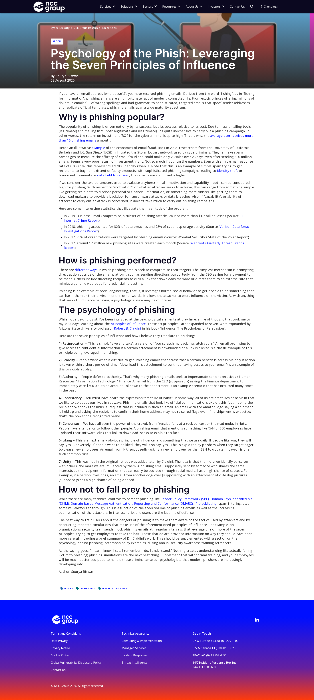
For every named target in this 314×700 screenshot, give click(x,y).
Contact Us (237, 7)
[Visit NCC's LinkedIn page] (257, 620)
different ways (86, 270)
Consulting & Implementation (142, 641)
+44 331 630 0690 (204, 667)
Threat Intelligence (135, 663)
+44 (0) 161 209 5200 (224, 641)
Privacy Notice (60, 648)
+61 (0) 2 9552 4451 (213, 655)
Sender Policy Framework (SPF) (185, 499)
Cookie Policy (60, 655)
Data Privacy (59, 641)
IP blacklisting (206, 503)
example (98, 148)
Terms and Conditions (66, 634)
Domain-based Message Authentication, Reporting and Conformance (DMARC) (132, 503)
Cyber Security (60, 28)
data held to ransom (113, 175)
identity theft (227, 170)
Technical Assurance (135, 634)
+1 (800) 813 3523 (224, 648)
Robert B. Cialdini (127, 328)
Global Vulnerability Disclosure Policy (76, 663)
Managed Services (134, 648)
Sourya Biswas (67, 76)
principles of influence (128, 324)
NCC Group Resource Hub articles (94, 28)
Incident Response (134, 655)
